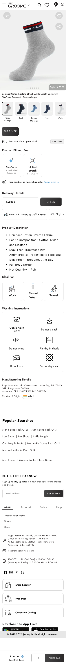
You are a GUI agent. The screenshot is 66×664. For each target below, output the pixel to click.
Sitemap (8, 521)
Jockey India (30, 634)
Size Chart (57, 141)
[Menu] (4, 5)
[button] (54, 5)
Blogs (7, 527)
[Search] (39, 5)
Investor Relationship (14, 515)
